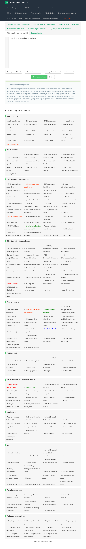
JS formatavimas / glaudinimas (68, 24)
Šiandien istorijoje (68, 471)
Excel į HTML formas (32, 222)
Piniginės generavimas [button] (50, 18)
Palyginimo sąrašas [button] (32, 18)
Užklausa (47, 498)
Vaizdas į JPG (30, 131)
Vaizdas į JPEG (49, 131)
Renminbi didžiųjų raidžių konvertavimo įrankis (31, 338)
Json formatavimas (13, 157)
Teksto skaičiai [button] (36, 13)
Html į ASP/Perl (12, 222)
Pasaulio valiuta (30, 462)
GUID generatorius (13, 277)
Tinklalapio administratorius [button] (67, 13)
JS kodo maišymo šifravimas (36, 29)
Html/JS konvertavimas (14, 216)
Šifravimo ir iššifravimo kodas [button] (17, 13)
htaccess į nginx (30, 387)
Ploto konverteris (68, 420)
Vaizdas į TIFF (67, 134)
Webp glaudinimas (50, 124)
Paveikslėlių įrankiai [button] (13, 8)
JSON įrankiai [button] (29, 8)
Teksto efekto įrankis (14, 332)
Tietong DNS (48, 371)
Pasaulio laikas (67, 456)
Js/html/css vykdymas (51, 235)
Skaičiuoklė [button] (11, 18)
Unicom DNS (11, 371)
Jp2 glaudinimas (67, 124)
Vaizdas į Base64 (12, 283)
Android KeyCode (68, 290)
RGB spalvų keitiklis (32, 347)
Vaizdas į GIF (48, 134)
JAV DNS (10, 374)
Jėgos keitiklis (67, 433)
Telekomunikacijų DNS (69, 367)
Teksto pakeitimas (31, 319)
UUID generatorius (68, 271)
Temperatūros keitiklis (32, 427)
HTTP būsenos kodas (14, 504)
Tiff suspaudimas (31, 124)
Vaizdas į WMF (30, 141)
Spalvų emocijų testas (14, 484)
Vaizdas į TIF (29, 134)
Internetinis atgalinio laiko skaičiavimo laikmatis (50, 453)
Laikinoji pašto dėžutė (14, 361)
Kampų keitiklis (12, 433)
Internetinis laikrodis (32, 456)
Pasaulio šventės (68, 462)
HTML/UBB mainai (68, 222)
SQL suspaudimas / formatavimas (61, 29)
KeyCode (47, 290)
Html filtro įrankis (68, 229)
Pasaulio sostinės (13, 462)
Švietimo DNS (67, 371)
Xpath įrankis (66, 235)
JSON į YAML (11, 174)
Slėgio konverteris (50, 423)
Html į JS (65, 212)
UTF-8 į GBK (29, 283)
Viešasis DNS (30, 367)
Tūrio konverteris (31, 423)
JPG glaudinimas (31, 121)
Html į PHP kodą (67, 216)
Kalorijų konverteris (13, 423)
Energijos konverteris (69, 423)
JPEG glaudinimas (50, 121)
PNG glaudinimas (68, 121)
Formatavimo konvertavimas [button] (48, 8)
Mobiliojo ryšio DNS (31, 371)
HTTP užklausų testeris (33, 361)
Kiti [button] (20, 18)
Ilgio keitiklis (11, 427)
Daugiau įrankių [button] (36, 33)
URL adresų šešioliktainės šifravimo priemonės (50, 248)
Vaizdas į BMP (12, 134)
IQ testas (28, 478)
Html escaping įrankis (32, 216)
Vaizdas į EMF (12, 141)
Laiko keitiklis (48, 427)
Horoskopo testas (49, 484)
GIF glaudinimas (12, 124)
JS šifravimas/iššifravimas (15, 29)
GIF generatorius (12, 144)
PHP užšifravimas (68, 193)
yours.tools (48, 541)
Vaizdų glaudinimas (13, 121)
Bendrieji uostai (67, 504)
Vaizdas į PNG (67, 131)
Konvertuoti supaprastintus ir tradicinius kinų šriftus (68, 309)
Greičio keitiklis (67, 427)
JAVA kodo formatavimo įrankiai (17, 33)
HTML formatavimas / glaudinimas (18, 24)
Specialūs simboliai (50, 471)
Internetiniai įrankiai (18, 3)
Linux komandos (49, 510)
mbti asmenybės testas (32, 484)
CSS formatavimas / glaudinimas (44, 24)
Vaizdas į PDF (48, 141)
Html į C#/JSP (48, 216)
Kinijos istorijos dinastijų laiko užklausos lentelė (32, 468)
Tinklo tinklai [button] (50, 13)
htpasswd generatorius (33, 277)
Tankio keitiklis (48, 433)
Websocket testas (68, 361)
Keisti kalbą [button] (66, 18)
